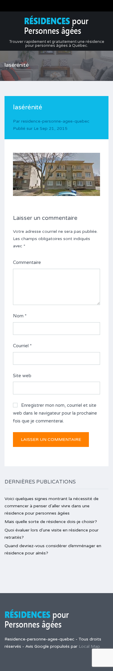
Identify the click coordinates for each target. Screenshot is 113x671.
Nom (20, 316)
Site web (22, 375)
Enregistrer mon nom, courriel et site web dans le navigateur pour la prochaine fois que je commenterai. (55, 413)
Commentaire (27, 262)
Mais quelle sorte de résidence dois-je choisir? (51, 521)
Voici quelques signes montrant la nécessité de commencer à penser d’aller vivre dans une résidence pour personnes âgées (52, 506)
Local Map (89, 646)
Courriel (22, 345)
